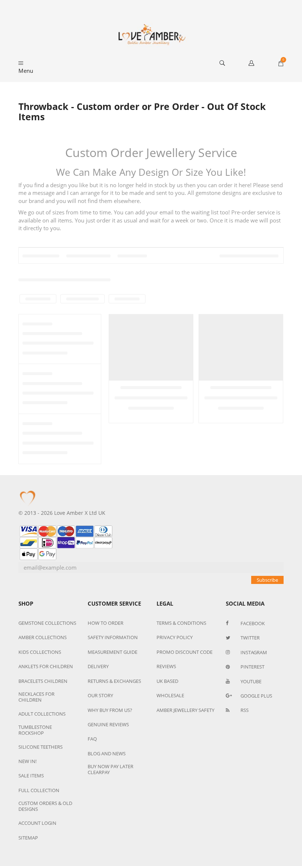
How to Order (105, 623)
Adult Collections (42, 714)
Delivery (98, 666)
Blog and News (107, 753)
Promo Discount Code (185, 652)
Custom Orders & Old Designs (45, 806)
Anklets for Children (45, 666)
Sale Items (31, 775)
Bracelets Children (42, 681)
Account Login (37, 823)
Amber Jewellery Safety (185, 710)
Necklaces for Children (36, 697)
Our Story (100, 695)
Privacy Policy (175, 637)
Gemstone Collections (47, 623)
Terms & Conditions (181, 623)
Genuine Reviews (108, 724)
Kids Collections (39, 652)
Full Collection (38, 790)
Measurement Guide (112, 652)
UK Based (167, 681)
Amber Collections (42, 637)
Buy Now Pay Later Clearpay (110, 769)
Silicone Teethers (40, 747)
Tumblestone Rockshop (35, 730)
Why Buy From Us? (110, 710)
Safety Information (113, 637)
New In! (27, 761)
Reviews (166, 666)
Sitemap (28, 838)
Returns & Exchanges (114, 681)
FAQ (92, 739)
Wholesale (170, 695)
